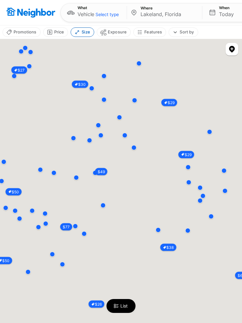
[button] (94, 12)
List (124, 305)
